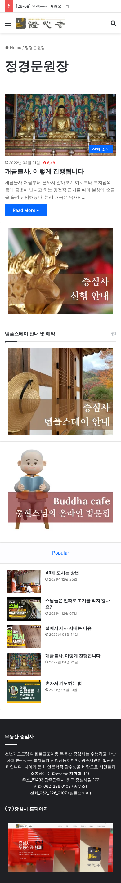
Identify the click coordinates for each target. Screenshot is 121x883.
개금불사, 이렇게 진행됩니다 (44, 171)
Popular (60, 553)
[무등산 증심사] (40, 23)
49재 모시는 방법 (62, 573)
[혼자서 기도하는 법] (24, 691)
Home (15, 47)
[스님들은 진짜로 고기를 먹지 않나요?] (24, 609)
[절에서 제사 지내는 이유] (24, 636)
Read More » (26, 210)
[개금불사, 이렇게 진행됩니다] (24, 664)
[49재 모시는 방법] (24, 581)
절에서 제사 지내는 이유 (68, 628)
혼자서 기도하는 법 (63, 683)
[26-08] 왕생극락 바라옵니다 (42, 6)
